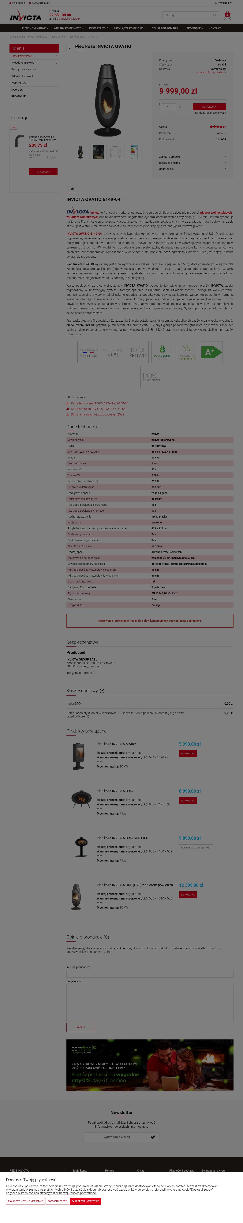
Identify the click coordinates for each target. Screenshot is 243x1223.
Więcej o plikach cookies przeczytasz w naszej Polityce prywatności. (51, 1193)
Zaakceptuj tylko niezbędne (25, 1201)
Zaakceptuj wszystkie (85, 1201)
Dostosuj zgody (57, 1201)
